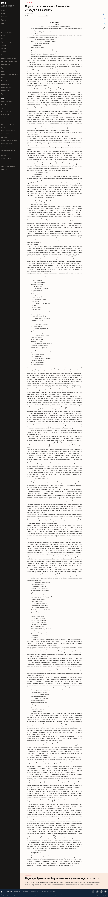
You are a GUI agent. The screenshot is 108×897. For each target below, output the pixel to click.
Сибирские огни (6, 144)
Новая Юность (6, 81)
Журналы (3, 20)
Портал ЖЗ (4, 169)
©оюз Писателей (6, 101)
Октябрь (4, 137)
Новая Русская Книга (8, 131)
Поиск (3, 23)
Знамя (3, 55)
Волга (3, 35)
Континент (4, 121)
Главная (3, 10)
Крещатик (4, 68)
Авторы (3, 14)
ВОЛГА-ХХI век (6, 111)
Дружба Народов (6, 42)
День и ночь (5, 114)
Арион (3, 108)
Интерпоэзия (5, 65)
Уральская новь (6, 158)
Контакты (25, 892)
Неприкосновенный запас (9, 74)
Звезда (3, 45)
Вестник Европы (6, 32)
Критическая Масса (7, 124)
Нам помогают (34, 892)
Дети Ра (3, 39)
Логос (3, 127)
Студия (3, 155)
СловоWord (4, 147)
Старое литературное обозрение (8, 151)
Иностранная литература (9, 61)
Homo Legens (5, 105)
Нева (2, 71)
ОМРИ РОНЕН (28, 3)
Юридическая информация (101, 895)
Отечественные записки (9, 140)
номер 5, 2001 (44, 16)
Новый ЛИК (5, 134)
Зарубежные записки (8, 118)
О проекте (17, 892)
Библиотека (4, 17)
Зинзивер (4, 52)
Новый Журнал (6, 87)
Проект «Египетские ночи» (8, 166)
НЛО (2, 77)
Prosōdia (4, 29)
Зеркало (3, 48)
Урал (2, 94)
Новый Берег (5, 84)
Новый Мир (5, 90)
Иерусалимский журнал (9, 58)
